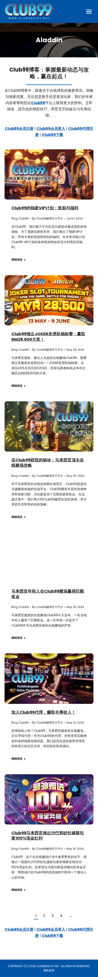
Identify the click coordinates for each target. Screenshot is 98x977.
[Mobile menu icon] (88, 11)
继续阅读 (16, 259)
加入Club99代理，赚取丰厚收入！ (43, 712)
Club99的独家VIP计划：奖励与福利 (44, 208)
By (47, 218)
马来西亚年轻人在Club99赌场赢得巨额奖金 (47, 593)
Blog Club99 (20, 218)
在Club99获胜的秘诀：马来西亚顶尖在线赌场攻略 (47, 462)
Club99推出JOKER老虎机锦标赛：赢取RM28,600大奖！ (48, 336)
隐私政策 (49, 970)
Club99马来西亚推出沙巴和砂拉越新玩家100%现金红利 (47, 835)
